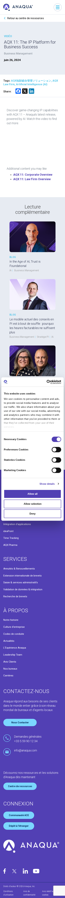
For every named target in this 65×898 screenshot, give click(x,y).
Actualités (8, 640)
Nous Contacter (20, 722)
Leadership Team (12, 654)
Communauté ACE (19, 815)
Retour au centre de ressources (25, 18)
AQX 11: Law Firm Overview (32, 179)
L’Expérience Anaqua (14, 647)
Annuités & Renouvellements (19, 568)
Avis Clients (9, 661)
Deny (33, 513)
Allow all (33, 493)
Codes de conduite (13, 633)
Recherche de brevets (15, 596)
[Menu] (58, 7)
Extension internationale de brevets (22, 575)
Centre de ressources (20, 786)
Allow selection (33, 503)
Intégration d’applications (17, 524)
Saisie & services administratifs (20, 582)
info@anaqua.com (25, 750)
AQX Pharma (10, 544)
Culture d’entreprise (14, 626)
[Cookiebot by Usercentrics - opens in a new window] (46, 382)
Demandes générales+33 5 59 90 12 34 (28, 739)
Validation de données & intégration (22, 589)
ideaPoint (8, 531)
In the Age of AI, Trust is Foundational (25, 264)
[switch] (56, 449)
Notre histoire (10, 619)
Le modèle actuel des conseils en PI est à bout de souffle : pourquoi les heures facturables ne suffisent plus (32, 326)
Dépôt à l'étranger (19, 826)
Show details (47, 483)
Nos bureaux (10, 668)
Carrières (8, 675)
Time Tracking (11, 538)
